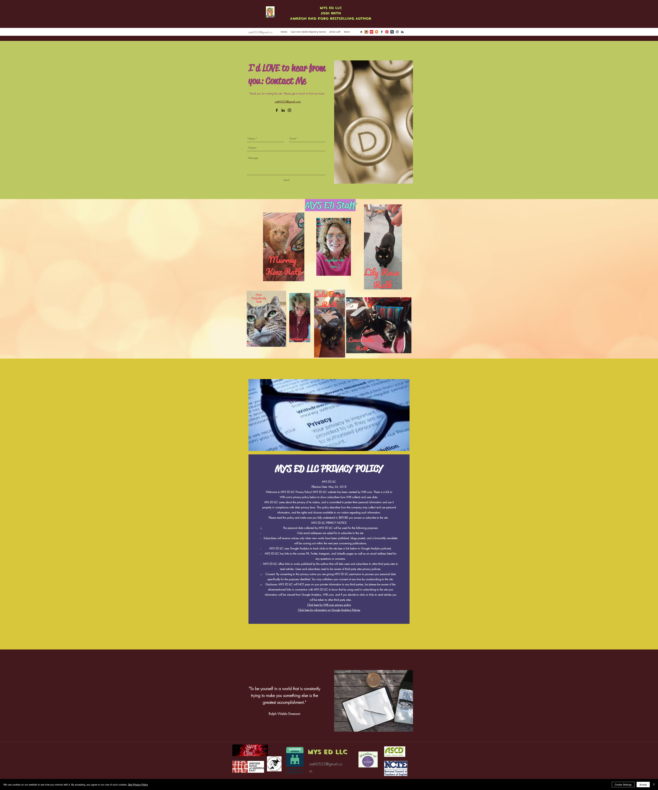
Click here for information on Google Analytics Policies (329, 610)
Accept (643, 784)
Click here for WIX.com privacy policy (329, 605)
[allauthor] (376, 32)
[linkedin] (402, 32)
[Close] (654, 784)
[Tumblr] (392, 32)
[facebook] (381, 32)
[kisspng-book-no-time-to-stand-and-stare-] (366, 32)
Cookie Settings (623, 784)
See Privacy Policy (138, 784)
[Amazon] (361, 32)
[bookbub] (371, 32)
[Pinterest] (387, 32)
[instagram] (397, 32)
